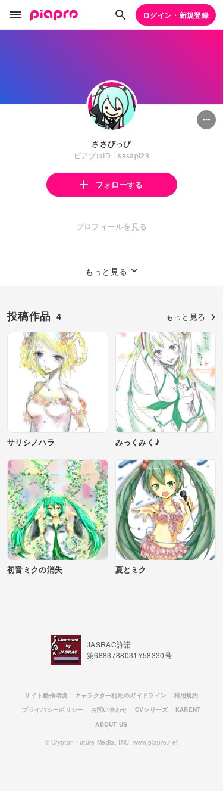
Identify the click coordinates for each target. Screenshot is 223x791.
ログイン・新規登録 (176, 15)
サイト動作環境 (45, 695)
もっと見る (186, 316)
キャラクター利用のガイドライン (121, 695)
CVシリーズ (151, 709)
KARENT (188, 709)
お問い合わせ (109, 709)
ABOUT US (111, 724)
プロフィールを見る (111, 226)
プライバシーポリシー (52, 709)
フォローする (119, 184)
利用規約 (186, 695)
